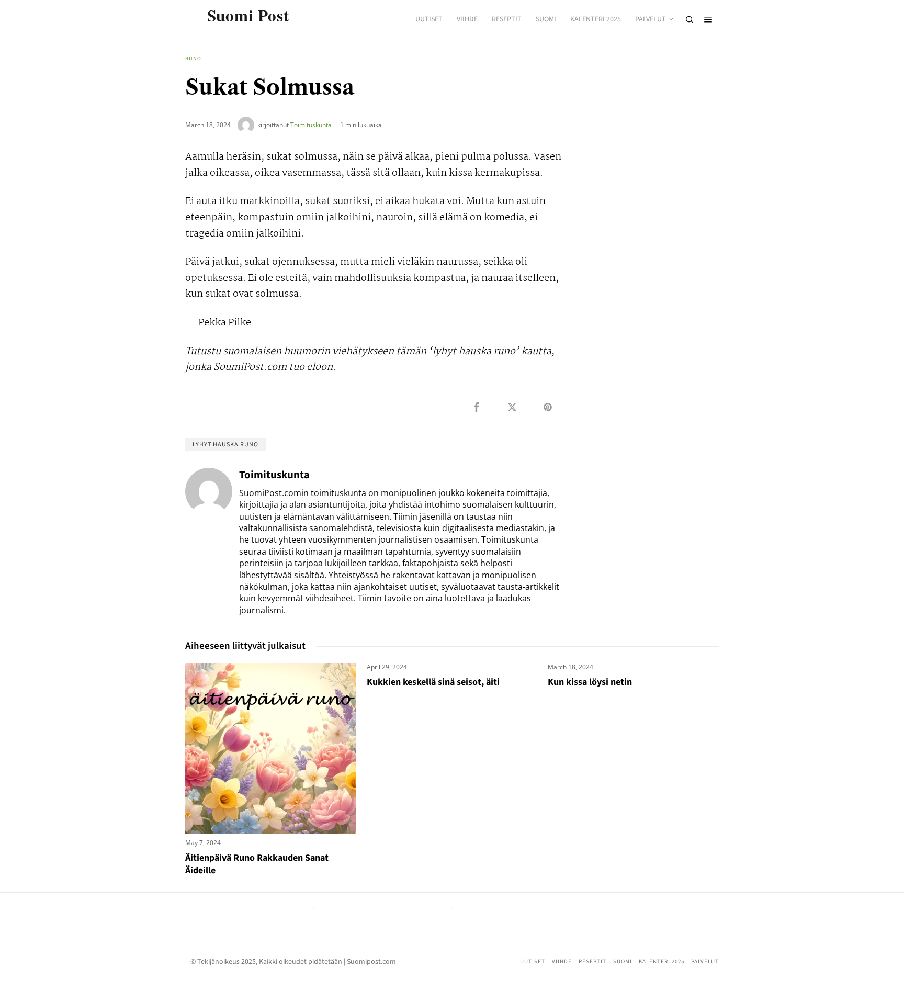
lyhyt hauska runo (225, 444)
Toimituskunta (311, 124)
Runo (193, 58)
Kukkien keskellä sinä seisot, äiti (433, 682)
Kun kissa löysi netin (590, 682)
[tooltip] (476, 407)
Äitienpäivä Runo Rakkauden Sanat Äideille (257, 864)
